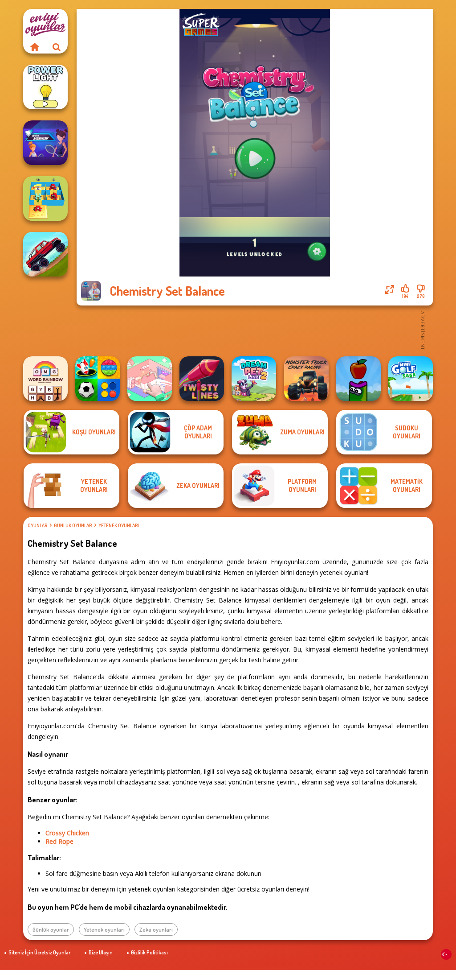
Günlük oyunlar (73, 525)
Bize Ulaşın (101, 952)
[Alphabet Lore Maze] (45, 198)
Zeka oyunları (156, 929)
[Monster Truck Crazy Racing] (306, 378)
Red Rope (59, 841)
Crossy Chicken (67, 833)
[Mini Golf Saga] (410, 378)
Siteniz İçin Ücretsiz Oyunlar (39, 952)
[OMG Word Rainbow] (45, 378)
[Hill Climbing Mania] (45, 254)
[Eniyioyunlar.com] (34, 47)
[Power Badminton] (45, 142)
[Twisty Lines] (201, 378)
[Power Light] (45, 87)
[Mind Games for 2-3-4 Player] (97, 378)
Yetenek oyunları (118, 525)
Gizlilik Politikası (149, 952)
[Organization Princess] (149, 378)
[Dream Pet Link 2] (254, 378)
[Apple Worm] (358, 378)
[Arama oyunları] (56, 47)
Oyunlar (37, 525)
